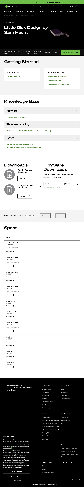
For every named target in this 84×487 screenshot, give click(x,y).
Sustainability (65, 392)
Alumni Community (47, 472)
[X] (68, 467)
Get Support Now (68, 52)
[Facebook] (61, 467)
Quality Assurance (66, 399)
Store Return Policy (47, 402)
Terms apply (58, 2)
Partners (55, 6)
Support (42, 11)
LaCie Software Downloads (50, 423)
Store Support (46, 405)
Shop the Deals (46, 389)
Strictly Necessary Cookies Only (16, 476)
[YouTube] (66, 467)
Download (22, 178)
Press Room (64, 417)
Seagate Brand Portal (74, 479)
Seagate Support (8, 15)
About (52, 11)
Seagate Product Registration (50, 427)
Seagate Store (46, 386)
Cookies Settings (42, 484)
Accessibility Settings (52, 484)
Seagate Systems (47, 436)
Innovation (30, 11)
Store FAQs (45, 399)
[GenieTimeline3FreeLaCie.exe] (9, 174)
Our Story (64, 389)
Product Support (47, 417)
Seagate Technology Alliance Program (69, 456)
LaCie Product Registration (50, 430)
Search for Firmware (67, 184)
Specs (56, 52)
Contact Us (45, 439)
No (58, 216)
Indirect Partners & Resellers (69, 448)
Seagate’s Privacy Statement (17, 459)
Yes (43, 216)
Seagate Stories (33, 6)
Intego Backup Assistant (25, 186)
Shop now (51, 2)
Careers (44, 469)
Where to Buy (46, 408)
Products (7, 11)
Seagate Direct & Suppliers (68, 451)
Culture (44, 466)
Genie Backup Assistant (25, 171)
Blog (40, 6)
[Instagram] (71, 467)
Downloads (48, 52)
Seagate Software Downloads (50, 420)
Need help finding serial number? (51, 188)
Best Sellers (45, 392)
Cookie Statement (7, 448)
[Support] (45, 11)
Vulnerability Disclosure (32, 484)
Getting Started (28, 52)
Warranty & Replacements (49, 433)
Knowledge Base (37, 52)
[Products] (11, 11)
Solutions (18, 11)
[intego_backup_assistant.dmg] (9, 189)
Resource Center (47, 6)
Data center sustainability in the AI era (20, 389)
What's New (45, 395)
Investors (44, 445)
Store (61, 11)
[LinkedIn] (63, 467)
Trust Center (64, 395)
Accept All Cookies (16, 471)
